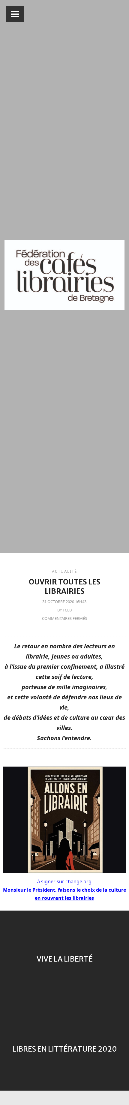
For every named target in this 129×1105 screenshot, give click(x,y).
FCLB (67, 610)
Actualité (64, 571)
